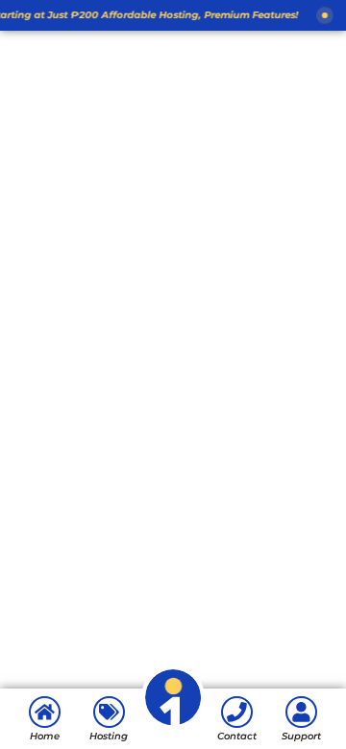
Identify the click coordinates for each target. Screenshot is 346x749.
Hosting (108, 736)
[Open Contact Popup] (173, 725)
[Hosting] (109, 712)
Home (45, 736)
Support (301, 736)
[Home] (45, 712)
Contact (237, 736)
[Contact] (237, 712)
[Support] (301, 712)
